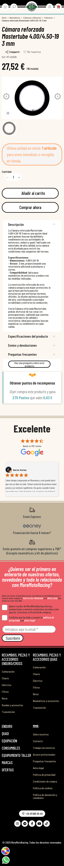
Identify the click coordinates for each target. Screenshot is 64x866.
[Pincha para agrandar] (8, 113)
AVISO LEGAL (52, 598)
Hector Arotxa (19, 470)
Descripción (16, 224)
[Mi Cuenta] (49, 6)
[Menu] (5, 7)
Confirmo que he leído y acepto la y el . (31, 619)
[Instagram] (17, 823)
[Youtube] (39, 823)
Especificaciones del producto (28, 336)
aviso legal (29, 620)
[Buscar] (14, 6)
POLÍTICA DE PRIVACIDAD (33, 598)
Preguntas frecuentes (22, 354)
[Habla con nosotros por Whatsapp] (6, 859)
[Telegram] (25, 823)
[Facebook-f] (32, 823)
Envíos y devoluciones (22, 345)
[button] (6, 96)
